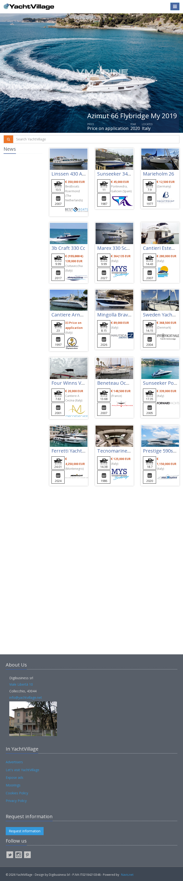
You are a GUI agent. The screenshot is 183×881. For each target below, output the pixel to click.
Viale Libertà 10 (21, 684)
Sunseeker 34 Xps (117, 174)
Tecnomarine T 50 (117, 451)
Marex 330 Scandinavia (122, 248)
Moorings (13, 785)
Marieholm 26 (158, 174)
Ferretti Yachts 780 (72, 451)
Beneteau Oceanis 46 (120, 383)
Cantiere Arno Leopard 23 (80, 314)
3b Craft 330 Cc (68, 248)
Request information (25, 831)
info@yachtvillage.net (25, 697)
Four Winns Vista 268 (74, 383)
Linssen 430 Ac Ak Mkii (76, 174)
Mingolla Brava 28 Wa (121, 314)
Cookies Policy (17, 793)
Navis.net (127, 875)
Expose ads (14, 777)
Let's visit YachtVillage (22, 770)
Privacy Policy (16, 800)
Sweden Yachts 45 (163, 314)
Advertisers (14, 762)
